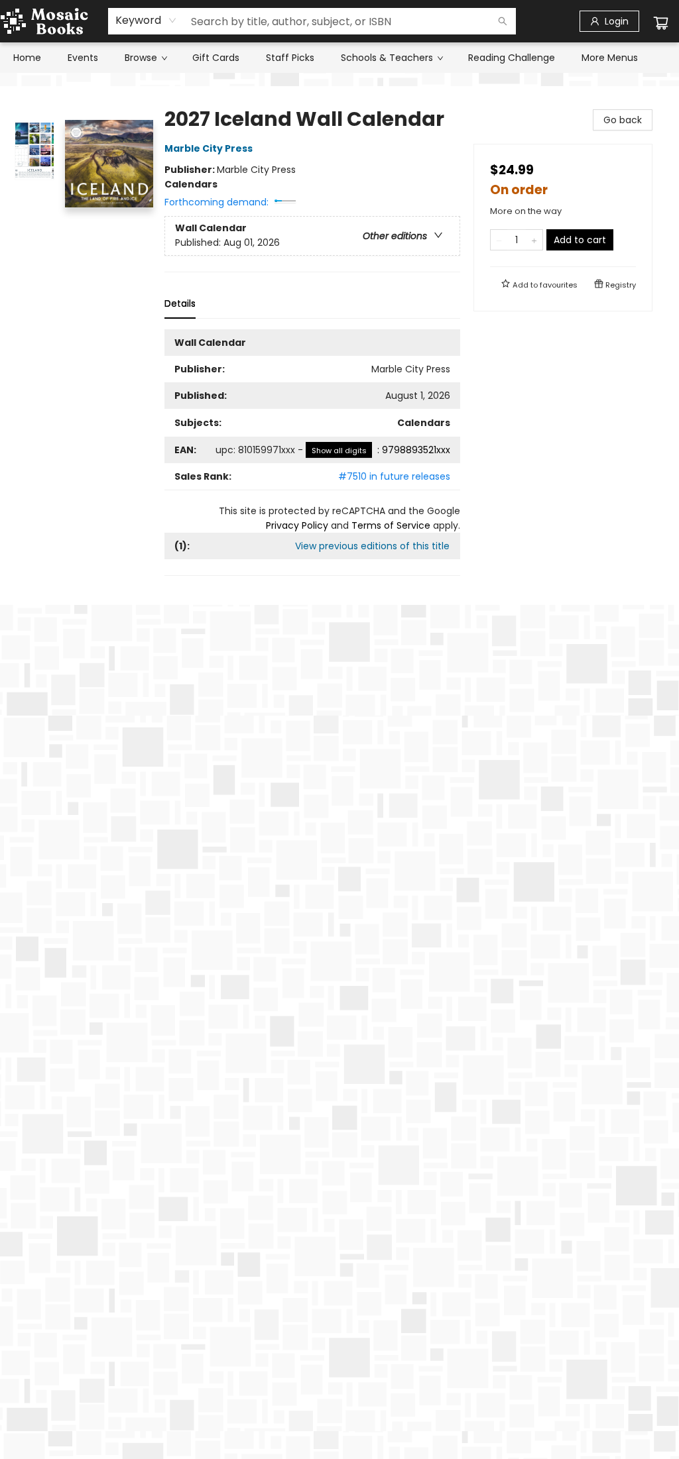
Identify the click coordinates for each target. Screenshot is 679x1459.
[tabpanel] (312, 452)
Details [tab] (180, 303)
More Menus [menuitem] (610, 57)
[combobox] (146, 20)
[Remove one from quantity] (499, 240)
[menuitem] (27, 57)
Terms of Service (390, 525)
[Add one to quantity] (534, 240)
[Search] (502, 21)
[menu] (339, 57)
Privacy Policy (297, 525)
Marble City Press (208, 148)
